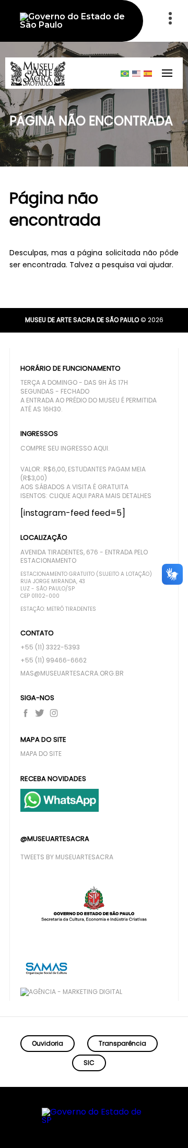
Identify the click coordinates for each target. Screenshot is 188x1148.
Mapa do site (41, 754)
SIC (89, 1062)
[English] (137, 73)
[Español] (148, 73)
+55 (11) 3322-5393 (50, 647)
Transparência (122, 1043)
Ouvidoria (47, 1043)
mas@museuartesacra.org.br (72, 673)
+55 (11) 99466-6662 (53, 660)
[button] (139, 1125)
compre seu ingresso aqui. (65, 448)
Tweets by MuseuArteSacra (66, 857)
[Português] (125, 73)
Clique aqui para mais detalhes (100, 496)
